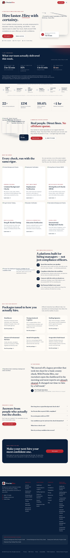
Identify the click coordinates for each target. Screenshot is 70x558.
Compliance (50, 487)
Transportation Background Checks (62, 499)
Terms (36, 551)
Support (50, 497)
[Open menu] (66, 2)
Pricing (49, 492)
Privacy (25, 551)
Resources (50, 495)
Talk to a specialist (8, 423)
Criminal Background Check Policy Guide (36, 539)
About (49, 485)
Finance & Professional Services (39, 496)
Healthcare (39, 485)
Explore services (20, 36)
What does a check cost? (38, 425)
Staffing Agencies (41, 492)
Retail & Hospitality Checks (61, 505)
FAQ (49, 502)
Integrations (50, 490)
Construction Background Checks (62, 529)
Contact (50, 500)
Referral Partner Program (62, 551)
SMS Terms (31, 551)
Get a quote (60, 2)
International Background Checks (28, 509)
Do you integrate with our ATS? (40, 416)
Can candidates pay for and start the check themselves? (47, 421)
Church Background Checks (62, 517)
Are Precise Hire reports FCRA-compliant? (43, 411)
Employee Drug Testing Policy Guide (12, 542)
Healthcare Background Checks (62, 488)
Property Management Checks (62, 523)
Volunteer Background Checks (62, 511)
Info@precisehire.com (9, 497)
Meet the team (35, 138)
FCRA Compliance (51, 551)
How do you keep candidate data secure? (43, 430)
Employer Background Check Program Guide (14, 539)
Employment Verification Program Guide (56, 539)
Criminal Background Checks (28, 487)
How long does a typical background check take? (45, 406)
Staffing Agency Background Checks (63, 494)
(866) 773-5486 (51, 138)
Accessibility (42, 551)
